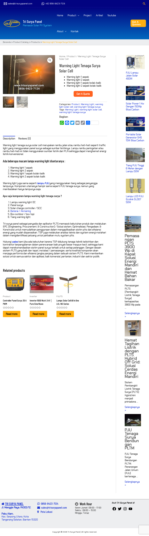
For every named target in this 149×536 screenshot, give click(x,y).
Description (9, 138)
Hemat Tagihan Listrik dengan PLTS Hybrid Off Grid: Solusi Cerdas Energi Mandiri (132, 358)
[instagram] (125, 509)
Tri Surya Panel (32, 21)
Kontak (74, 31)
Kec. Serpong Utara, (12, 515)
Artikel (99, 15)
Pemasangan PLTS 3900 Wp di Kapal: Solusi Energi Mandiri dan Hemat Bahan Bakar (132, 257)
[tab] (9, 138)
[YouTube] (130, 509)
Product (72, 15)
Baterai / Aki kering (20, 211)
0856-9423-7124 (49, 503)
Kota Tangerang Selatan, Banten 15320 (19, 518)
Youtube (111, 15)
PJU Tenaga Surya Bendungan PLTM (132, 439)
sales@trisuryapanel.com (53, 507)
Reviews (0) (24, 138)
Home (60, 15)
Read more (11, 314)
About (60, 31)
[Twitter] (119, 509)
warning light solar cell (91, 109)
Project (88, 15)
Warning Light (87, 104)
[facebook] (114, 509)
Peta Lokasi (45, 511)
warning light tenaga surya (87, 106)
